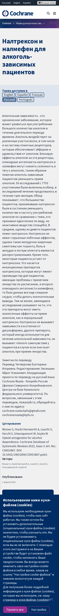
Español (27, 2)
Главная (6, 23)
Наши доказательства (28, 23)
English (17, 2)
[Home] (17, 13)
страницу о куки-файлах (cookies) (26, 600)
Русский (6, 2)
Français (37, 95)
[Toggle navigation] (54, 13)
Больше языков (48, 2)
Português (25, 99)
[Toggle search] (48, 13)
